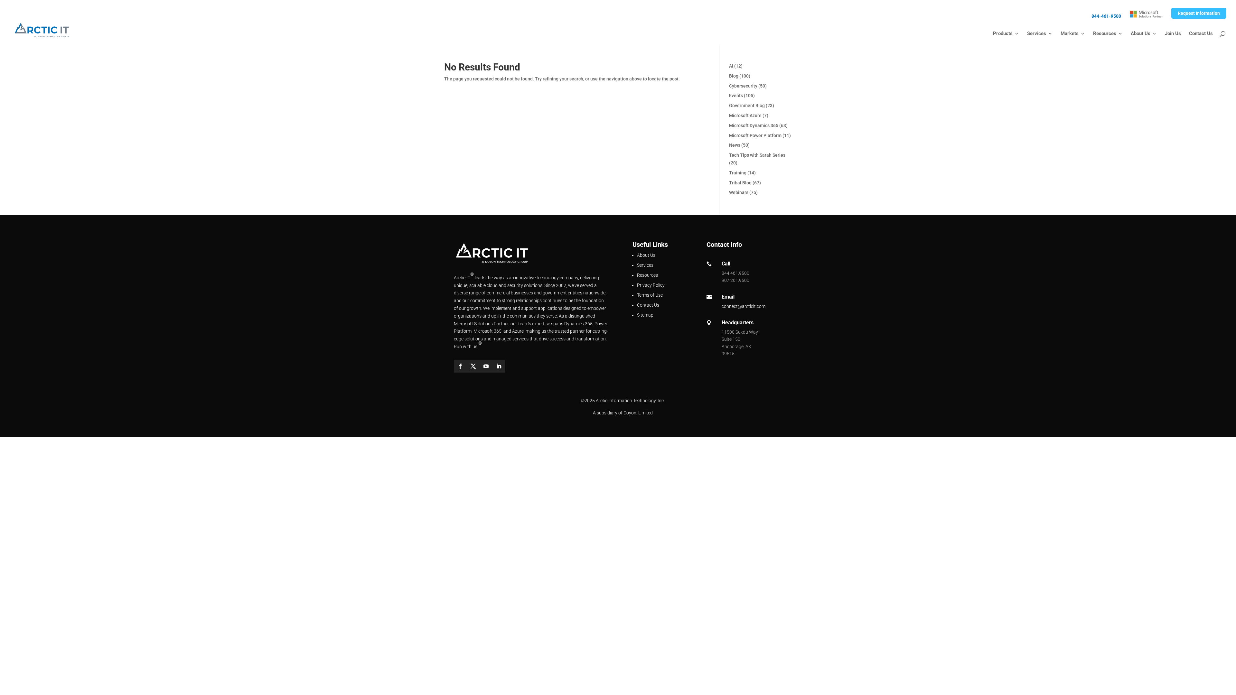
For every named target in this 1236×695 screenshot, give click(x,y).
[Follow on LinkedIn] (498, 366)
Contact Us (1201, 33)
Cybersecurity (743, 85)
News (734, 145)
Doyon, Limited (638, 412)
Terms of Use (650, 295)
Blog (733, 76)
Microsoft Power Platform (755, 135)
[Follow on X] (473, 366)
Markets (1070, 33)
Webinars (738, 192)
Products (1003, 33)
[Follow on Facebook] (460, 366)
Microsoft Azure (745, 115)
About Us (1140, 33)
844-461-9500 (1106, 16)
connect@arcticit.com (743, 306)
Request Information (1199, 13)
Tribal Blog (740, 182)
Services (1036, 33)
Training (737, 172)
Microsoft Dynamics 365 (753, 125)
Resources (1104, 33)
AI (731, 66)
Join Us (1173, 33)
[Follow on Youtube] (486, 366)
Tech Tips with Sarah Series (757, 155)
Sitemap (645, 315)
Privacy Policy (651, 285)
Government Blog (747, 105)
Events (736, 95)
